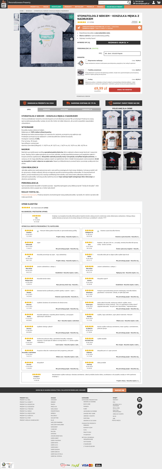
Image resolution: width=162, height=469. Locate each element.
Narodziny (54, 427)
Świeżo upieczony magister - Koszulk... (127, 249)
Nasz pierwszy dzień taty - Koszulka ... (67, 285)
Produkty (68, 7)
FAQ (114, 402)
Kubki (85, 408)
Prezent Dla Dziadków (27, 406)
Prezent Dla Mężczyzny (27, 413)
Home (22, 11)
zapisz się (119, 390)
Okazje (45, 7)
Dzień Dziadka (55, 449)
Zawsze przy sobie (89, 413)
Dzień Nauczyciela (57, 454)
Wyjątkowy (87, 434)
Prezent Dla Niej (25, 399)
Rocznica (54, 415)
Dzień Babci (54, 447)
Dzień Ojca (54, 445)
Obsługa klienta (118, 414)
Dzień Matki (54, 442)
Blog (114, 416)
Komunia (53, 433)
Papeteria (87, 418)
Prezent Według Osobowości (29, 420)
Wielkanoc (54, 409)
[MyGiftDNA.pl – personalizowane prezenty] (4, 4)
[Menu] (13, 463)
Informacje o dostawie (117, 405)
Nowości (100, 7)
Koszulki (29, 11)
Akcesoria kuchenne (90, 411)
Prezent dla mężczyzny (29, 195)
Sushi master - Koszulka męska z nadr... (67, 345)
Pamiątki (86, 406)
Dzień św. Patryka (56, 456)
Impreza (53, 413)
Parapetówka (55, 411)
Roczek (53, 431)
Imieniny (53, 402)
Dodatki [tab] (46, 110)
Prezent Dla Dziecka (26, 415)
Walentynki (54, 418)
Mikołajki (54, 406)
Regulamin (116, 408)
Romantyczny (88, 427)
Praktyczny (87, 432)
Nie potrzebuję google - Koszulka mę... (67, 249)
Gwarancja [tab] (87, 110)
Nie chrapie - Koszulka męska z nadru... (127, 345)
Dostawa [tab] (64, 110)
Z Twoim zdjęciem (89, 446)
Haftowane (87, 441)
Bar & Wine (87, 404)
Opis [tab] (29, 110)
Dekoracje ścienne (90, 401)
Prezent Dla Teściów (26, 409)
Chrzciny (54, 429)
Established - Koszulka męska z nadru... (67, 273)
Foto (85, 430)
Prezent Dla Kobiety (26, 402)
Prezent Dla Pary (25, 418)
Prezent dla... (35, 7)
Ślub (52, 420)
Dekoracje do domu (90, 420)
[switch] (10, 467)
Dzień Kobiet (55, 438)
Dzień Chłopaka (56, 440)
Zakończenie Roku (57, 436)
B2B (114, 418)
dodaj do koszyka (124, 90)
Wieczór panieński (56, 422)
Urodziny (54, 399)
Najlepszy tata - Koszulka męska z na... (127, 273)
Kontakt (115, 399)
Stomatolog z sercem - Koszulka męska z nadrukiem (51, 11)
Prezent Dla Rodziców (27, 404)
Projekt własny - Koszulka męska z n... (67, 237)
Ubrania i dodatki (89, 416)
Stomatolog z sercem (83, 96)
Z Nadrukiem (87, 444)
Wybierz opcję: (83, 43)
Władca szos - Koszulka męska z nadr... (127, 321)
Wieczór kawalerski (57, 424)
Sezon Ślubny (56, 7)
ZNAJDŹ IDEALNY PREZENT (114, 7)
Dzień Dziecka (55, 451)
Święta (53, 404)
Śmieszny (86, 425)
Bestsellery (79, 7)
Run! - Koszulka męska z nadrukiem (68, 321)
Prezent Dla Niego (26, 411)
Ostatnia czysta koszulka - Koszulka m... (127, 237)
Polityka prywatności (117, 411)
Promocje (90, 7)
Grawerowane (88, 439)
